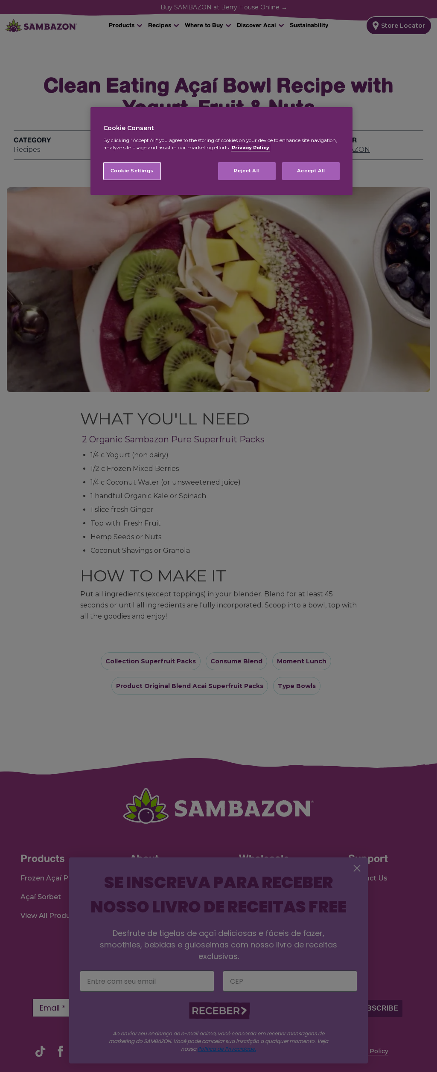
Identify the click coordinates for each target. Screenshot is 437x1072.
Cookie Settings (132, 171)
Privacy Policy (250, 148)
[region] (221, 151)
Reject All (246, 171)
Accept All (311, 171)
